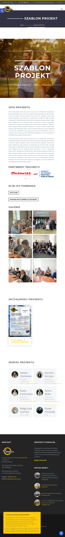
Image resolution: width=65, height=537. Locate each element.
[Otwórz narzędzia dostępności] (61, 533)
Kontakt (60, 2)
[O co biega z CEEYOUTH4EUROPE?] (20, 321)
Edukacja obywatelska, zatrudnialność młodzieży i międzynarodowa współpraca (49, 475)
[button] (2, 10)
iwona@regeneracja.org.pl (53, 401)
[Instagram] (22, 2)
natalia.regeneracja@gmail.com (30, 383)
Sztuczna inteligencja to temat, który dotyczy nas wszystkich (52, 502)
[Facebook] (20, 2)
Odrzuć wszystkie (19, 530)
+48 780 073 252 (9, 2)
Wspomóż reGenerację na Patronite (45, 2)
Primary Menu (61, 9)
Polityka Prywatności (40, 526)
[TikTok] (27, 2)
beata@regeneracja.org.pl (29, 401)
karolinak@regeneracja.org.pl (54, 383)
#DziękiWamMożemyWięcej (49, 485)
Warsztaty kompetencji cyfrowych (51, 493)
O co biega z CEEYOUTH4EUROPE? (22, 341)
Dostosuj (9, 530)
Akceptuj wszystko (32, 530)
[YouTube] (25, 2)
